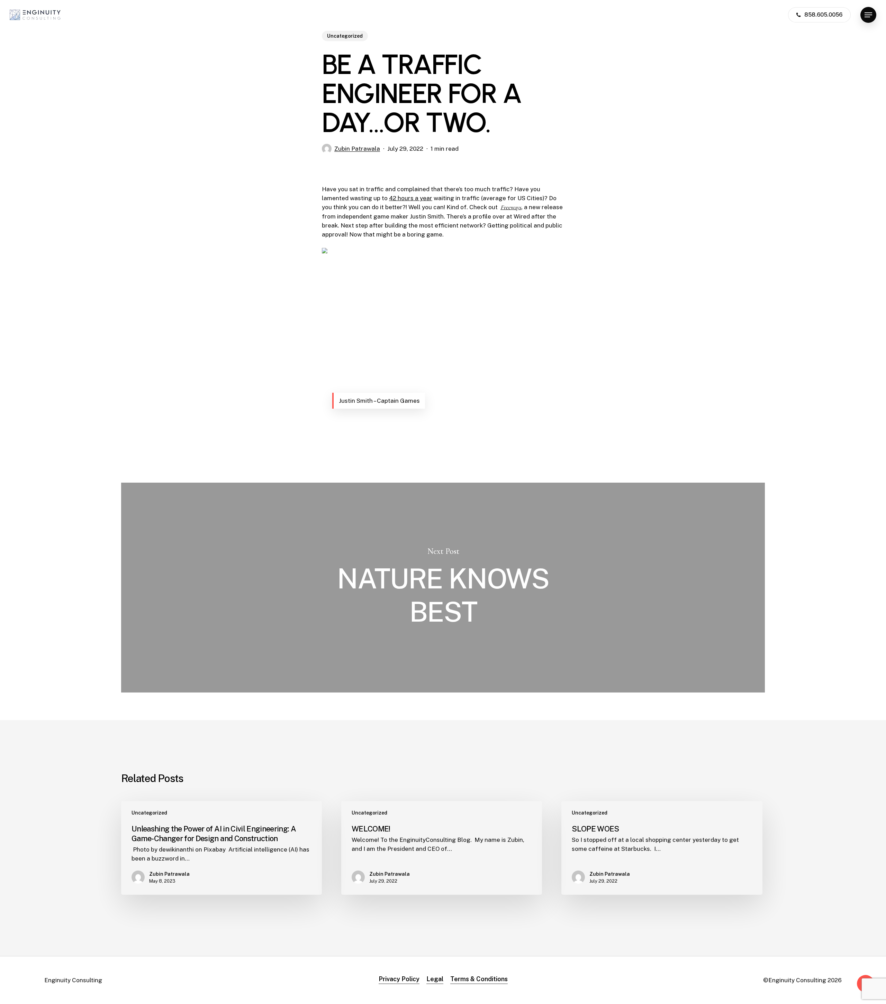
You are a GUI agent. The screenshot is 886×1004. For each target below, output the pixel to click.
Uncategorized (345, 36)
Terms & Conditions (479, 979)
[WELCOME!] (441, 848)
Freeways (510, 207)
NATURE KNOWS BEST (443, 587)
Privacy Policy (399, 979)
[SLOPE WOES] (661, 848)
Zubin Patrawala (357, 148)
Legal (434, 979)
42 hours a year (410, 198)
